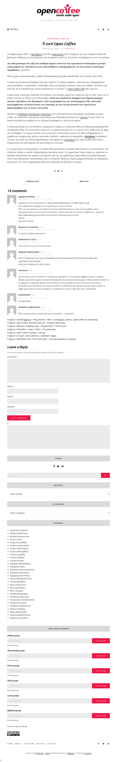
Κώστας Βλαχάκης (18, 581)
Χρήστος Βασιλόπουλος (20, 615)
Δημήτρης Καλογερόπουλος (22, 569)
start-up (65, 39)
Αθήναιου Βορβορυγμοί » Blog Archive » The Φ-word (41, 326)
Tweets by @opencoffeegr (17, 726)
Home (10, 744)
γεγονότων (46, 114)
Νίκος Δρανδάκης (17, 587)
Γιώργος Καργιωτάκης (19, 545)
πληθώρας (23, 114)
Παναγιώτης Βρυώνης (19, 596)
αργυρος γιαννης (26, 196)
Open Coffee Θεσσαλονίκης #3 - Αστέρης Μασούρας (40, 322)
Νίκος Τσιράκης (16, 590)
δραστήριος (36, 54)
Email (10, 396)
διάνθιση (90, 136)
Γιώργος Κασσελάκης (19, 548)
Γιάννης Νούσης (17, 560)
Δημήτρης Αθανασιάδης (20, 563)
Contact (52, 744)
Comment (12, 356)
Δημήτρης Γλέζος (17, 566)
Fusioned (87, 753)
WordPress (40, 753)
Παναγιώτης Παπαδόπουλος (22, 599)
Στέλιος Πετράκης (17, 609)
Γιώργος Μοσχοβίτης (19, 551)
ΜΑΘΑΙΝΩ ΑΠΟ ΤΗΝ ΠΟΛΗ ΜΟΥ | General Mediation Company (46, 339)
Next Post (84, 181)
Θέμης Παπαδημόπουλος (21, 578)
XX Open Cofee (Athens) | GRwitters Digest (36, 335)
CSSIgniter (71, 753)
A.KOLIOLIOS (24, 295)
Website (11, 406)
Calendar (29, 744)
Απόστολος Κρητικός (19, 530)
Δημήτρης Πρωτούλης (19, 572)
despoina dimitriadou (28, 252)
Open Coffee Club (76, 88)
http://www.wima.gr (26, 215)
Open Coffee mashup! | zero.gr (30, 332)
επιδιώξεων (69, 139)
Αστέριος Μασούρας (19, 533)
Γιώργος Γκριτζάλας (18, 542)
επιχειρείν (52, 39)
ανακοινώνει (58, 54)
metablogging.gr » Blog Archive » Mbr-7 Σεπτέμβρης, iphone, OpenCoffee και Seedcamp (57, 319)
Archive (41, 744)
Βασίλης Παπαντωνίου (20, 536)
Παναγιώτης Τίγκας (18, 602)
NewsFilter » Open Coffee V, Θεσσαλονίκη (36, 329)
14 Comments (68, 49)
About (18, 744)
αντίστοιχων (34, 114)
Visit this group (12, 645)
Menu (13, 29)
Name (11, 386)
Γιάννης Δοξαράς (17, 557)
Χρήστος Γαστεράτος (19, 618)
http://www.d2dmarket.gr (58, 203)
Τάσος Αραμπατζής (18, 612)
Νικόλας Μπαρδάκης (19, 593)
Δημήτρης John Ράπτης (20, 575)
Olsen (47, 753)
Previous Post (32, 181)
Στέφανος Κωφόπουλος (20, 605)
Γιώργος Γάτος (16, 539)
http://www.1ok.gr (81, 203)
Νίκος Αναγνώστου (18, 584)
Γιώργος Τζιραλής (17, 554)
